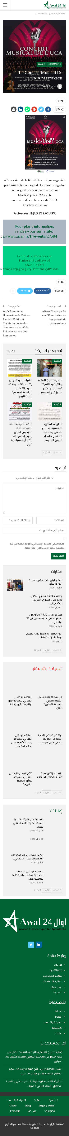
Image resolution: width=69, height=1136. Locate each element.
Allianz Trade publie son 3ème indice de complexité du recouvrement (54, 317)
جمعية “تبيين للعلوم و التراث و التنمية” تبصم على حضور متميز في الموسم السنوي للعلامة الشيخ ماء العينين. (34, 1057)
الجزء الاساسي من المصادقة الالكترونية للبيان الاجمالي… (27, 857)
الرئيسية (41, 64)
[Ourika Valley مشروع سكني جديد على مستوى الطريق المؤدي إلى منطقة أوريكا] (15, 601)
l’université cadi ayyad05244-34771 (34, 263)
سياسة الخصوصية (52, 976)
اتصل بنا (57, 993)
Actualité (54, 64)
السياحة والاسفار (53, 1022)
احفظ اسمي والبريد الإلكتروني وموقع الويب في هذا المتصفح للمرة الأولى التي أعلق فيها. (37, 546)
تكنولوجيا (57, 1028)
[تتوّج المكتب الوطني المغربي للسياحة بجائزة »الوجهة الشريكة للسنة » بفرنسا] (19, 761)
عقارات (58, 1011)
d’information (42, 227)
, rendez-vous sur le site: (34, 229)
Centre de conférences (33, 256)
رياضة (28, 1106)
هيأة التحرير (56, 970)
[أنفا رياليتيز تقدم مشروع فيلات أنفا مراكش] (15, 585)
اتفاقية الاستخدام (52, 982)
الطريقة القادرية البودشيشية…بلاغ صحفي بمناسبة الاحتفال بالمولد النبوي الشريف (34, 1084)
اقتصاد (58, 1017)
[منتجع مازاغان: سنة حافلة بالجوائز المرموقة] (49, 761)
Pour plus (23, 227)
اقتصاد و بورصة (47, 1106)
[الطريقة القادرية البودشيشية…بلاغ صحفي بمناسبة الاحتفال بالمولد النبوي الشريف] (49, 411)
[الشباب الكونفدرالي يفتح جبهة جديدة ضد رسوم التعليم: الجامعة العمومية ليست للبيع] (19, 368)
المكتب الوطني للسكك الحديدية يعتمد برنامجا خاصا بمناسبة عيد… (27, 875)
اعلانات (58, 1034)
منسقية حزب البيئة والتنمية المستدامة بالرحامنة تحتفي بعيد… (28, 823)
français (15, 1111)
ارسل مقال (56, 987)
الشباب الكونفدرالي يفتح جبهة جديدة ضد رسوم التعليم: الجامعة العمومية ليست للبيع (35, 1071)
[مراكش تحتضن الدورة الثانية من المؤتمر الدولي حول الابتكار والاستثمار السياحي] (49, 723)
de (50, 256)
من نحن (58, 965)
